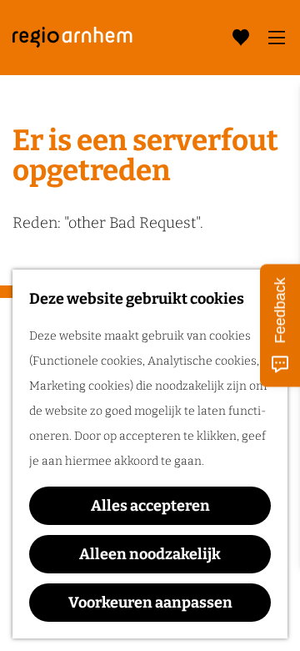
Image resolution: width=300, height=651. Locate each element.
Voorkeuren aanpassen (150, 602)
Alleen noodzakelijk (150, 554)
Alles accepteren (150, 506)
